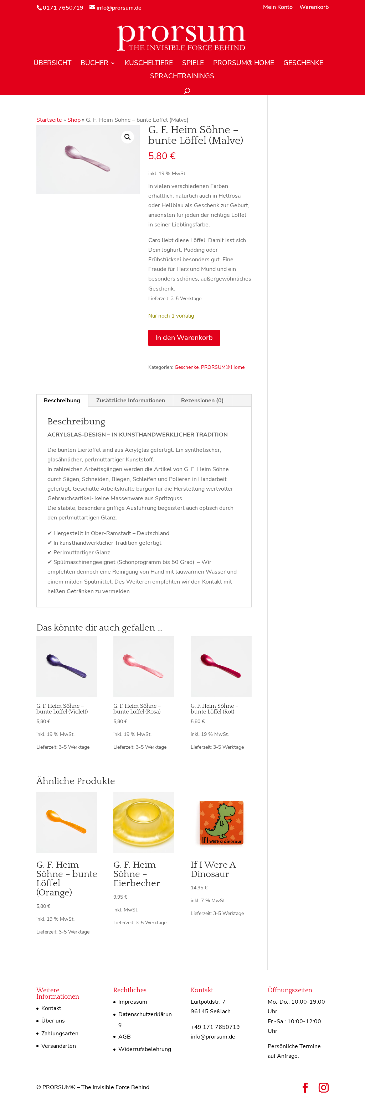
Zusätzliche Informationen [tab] (130, 400)
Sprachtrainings (182, 77)
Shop (74, 120)
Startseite (49, 120)
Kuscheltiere (149, 64)
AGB (124, 1037)
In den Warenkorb (184, 338)
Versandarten (58, 1046)
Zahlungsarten (59, 1033)
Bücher (94, 64)
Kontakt (51, 1008)
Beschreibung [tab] (62, 400)
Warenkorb (314, 7)
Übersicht (52, 64)
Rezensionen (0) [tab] (202, 400)
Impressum (132, 1002)
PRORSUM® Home (243, 64)
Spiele (193, 64)
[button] (127, 137)
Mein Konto (278, 7)
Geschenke (303, 64)
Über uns (53, 1021)
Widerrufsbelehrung (144, 1049)
